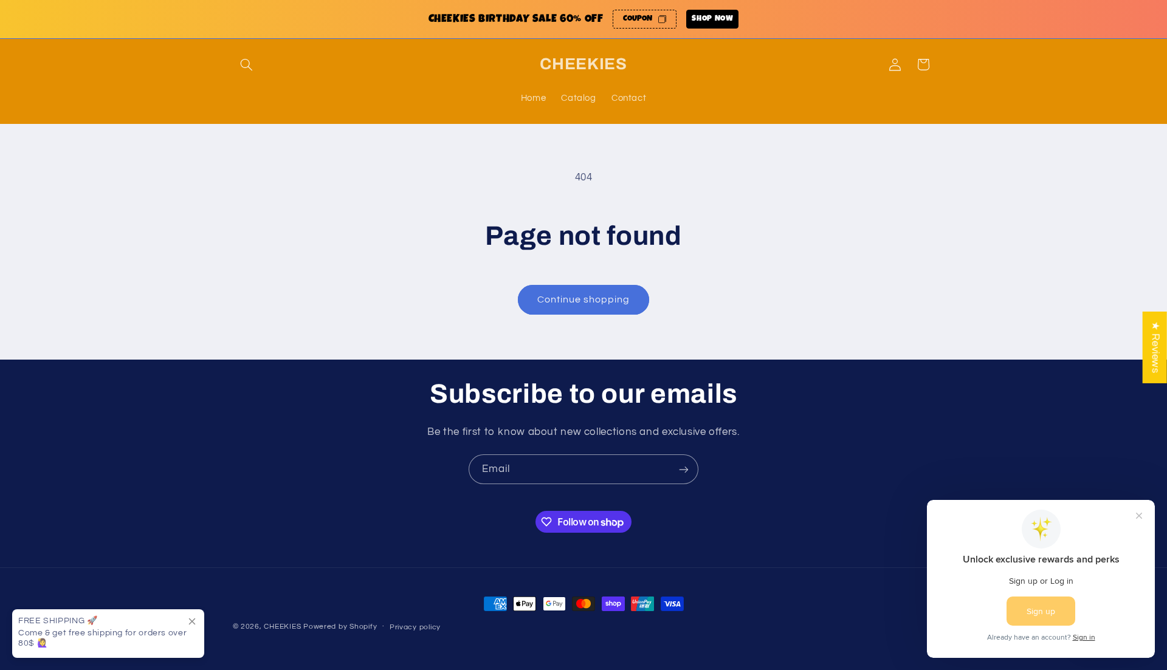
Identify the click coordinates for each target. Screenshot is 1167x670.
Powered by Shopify (340, 626)
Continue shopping (583, 299)
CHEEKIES (282, 626)
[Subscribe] (684, 469)
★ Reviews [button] (1155, 347)
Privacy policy (415, 627)
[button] (247, 64)
